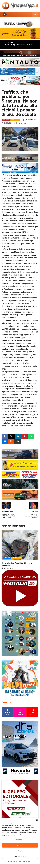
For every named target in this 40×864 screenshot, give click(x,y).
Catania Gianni (31, 120)
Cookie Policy (11, 861)
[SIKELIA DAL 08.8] (20, 80)
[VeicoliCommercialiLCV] (20, 44)
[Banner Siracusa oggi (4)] (20, 62)
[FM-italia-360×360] (20, 588)
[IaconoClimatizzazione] (20, 167)
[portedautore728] (20, 464)
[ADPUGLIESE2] (20, 495)
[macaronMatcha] (20, 33)
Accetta (20, 845)
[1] (20, 807)
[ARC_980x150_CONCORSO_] (20, 24)
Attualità (6, 120)
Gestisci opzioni (20, 856)
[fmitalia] (20, 71)
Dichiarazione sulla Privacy (23, 861)
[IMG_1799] (20, 474)
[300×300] (20, 678)
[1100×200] (20, 53)
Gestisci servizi (19, 839)
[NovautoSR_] (20, 748)
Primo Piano (15, 120)
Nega (20, 851)
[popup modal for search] (35, 14)
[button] (37, 820)
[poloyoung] (20, 453)
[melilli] (20, 633)
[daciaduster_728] (20, 158)
